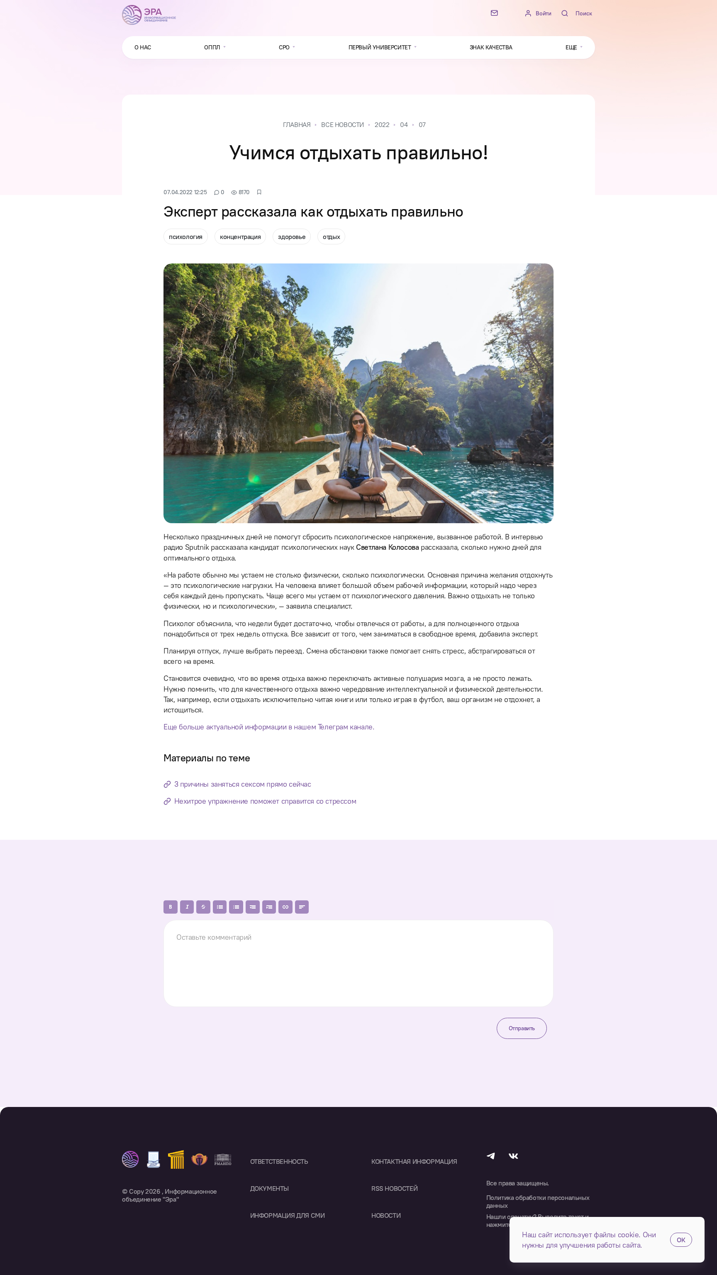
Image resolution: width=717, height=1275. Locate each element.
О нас (142, 47)
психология (185, 236)
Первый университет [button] (380, 47)
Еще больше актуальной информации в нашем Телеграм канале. (268, 726)
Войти (543, 13)
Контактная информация (414, 1161)
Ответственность (279, 1161)
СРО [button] (285, 47)
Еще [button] (572, 47)
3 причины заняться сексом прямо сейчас (242, 784)
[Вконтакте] (513, 1155)
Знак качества (491, 47)
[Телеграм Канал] (490, 1155)
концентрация (240, 236)
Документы (269, 1188)
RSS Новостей (394, 1188)
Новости (385, 1215)
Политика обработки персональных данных (538, 1201)
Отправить (522, 1028)
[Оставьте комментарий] (358, 963)
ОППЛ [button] (213, 47)
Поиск (584, 13)
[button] (170, 907)
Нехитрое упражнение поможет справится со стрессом (265, 801)
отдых (331, 236)
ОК (681, 1240)
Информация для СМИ (287, 1215)
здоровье (291, 236)
